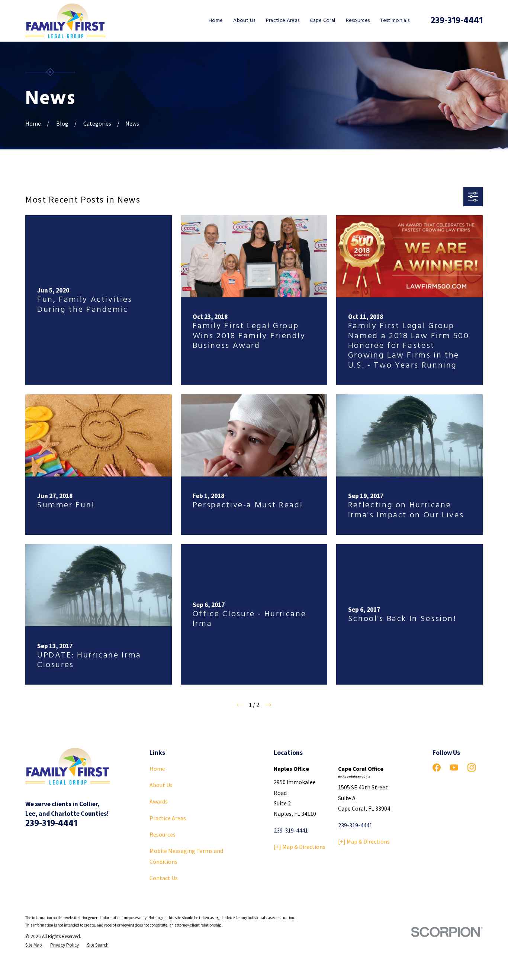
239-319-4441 (457, 21)
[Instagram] (471, 767)
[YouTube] (454, 767)
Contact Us (163, 878)
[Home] (65, 20)
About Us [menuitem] (244, 20)
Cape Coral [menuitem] (322, 20)
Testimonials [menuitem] (394, 20)
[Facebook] (437, 767)
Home (157, 768)
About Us (161, 785)
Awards (158, 801)
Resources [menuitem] (358, 20)
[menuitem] (33, 945)
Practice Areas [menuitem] (282, 20)
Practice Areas (167, 818)
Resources (162, 834)
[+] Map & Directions (299, 846)
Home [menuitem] (216, 20)
